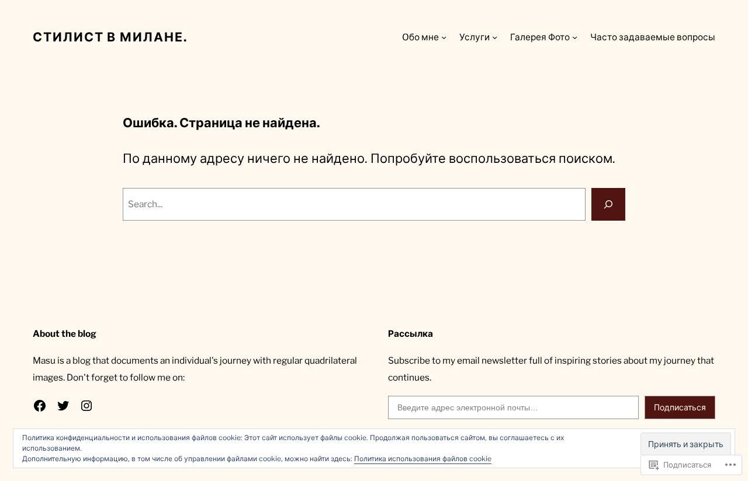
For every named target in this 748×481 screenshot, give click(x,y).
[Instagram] (86, 406)
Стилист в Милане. (110, 36)
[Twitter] (63, 406)
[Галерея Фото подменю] (574, 37)
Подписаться (680, 407)
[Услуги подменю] (494, 37)
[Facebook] (40, 406)
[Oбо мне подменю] (443, 37)
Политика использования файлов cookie (422, 458)
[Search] (608, 204)
